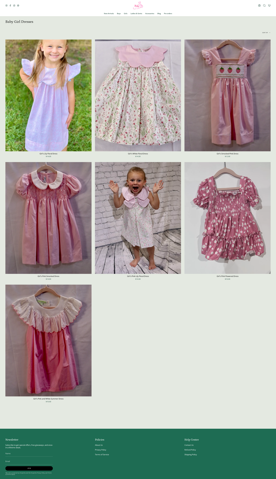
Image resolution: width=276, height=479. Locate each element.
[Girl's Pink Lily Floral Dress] (138, 218)
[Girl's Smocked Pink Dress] (227, 95)
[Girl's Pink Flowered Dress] (227, 218)
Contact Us (189, 445)
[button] (264, 5)
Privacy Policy (41, 473)
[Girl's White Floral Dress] (138, 95)
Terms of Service (102, 454)
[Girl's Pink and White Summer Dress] (48, 340)
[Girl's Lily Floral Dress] (48, 95)
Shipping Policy (190, 454)
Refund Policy (190, 450)
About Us (99, 445)
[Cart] (269, 5)
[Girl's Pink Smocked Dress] (48, 218)
